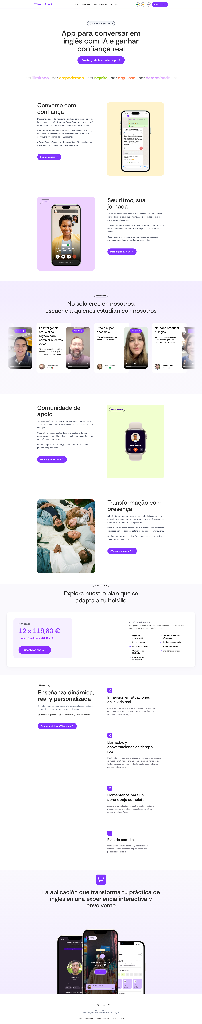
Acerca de (86, 4)
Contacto (124, 4)
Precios (114, 4)
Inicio (76, 4)
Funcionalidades (100, 4)
